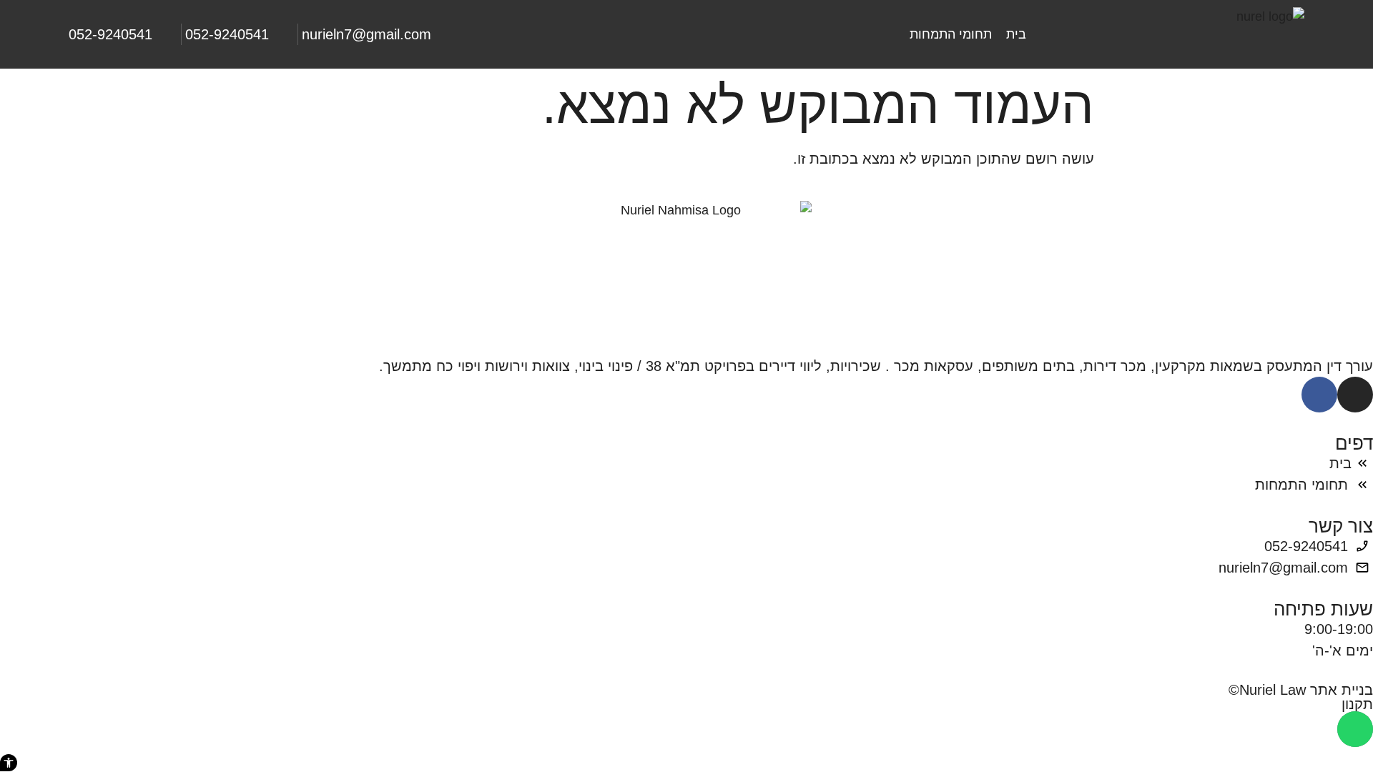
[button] (8, 762)
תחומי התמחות (951, 34)
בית (1016, 34)
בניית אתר (1341, 690)
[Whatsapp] (1355, 729)
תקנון (1357, 704)
